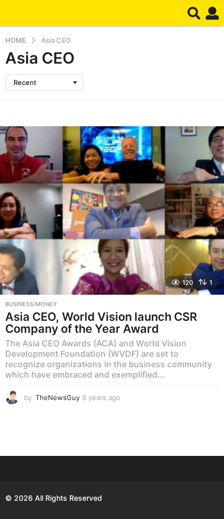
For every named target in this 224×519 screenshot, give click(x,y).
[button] (194, 13)
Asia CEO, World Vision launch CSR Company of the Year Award (101, 323)
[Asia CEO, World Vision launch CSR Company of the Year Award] (112, 210)
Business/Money (31, 304)
